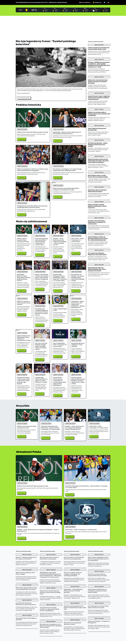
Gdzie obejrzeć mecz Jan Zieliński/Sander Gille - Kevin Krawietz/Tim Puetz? (97, 269)
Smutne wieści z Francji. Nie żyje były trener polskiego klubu (74, 558)
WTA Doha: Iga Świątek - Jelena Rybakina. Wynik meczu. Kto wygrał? (97, 144)
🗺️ (104, 2)
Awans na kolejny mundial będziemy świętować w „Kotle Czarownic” (97, 206)
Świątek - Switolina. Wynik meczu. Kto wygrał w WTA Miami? (26, 558)
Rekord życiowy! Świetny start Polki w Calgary (25, 573)
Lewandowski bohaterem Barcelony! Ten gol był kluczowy (26, 603)
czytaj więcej (21, 139)
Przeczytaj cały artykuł (24, 98)
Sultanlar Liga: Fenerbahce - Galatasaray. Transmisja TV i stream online (97, 222)
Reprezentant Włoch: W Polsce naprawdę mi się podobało (49, 558)
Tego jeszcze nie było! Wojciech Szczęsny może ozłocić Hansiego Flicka (50, 592)
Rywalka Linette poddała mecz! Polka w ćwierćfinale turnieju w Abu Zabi (75, 607)
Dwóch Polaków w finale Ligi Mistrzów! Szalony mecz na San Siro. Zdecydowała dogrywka (98, 238)
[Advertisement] (63, 28)
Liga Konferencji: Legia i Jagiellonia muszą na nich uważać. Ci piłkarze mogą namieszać (99, 97)
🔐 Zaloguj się (97, 2)
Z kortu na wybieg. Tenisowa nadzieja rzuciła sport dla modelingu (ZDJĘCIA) (73, 574)
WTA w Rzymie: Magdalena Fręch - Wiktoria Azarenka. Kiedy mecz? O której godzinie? (98, 559)
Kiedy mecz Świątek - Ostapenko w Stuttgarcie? (99, 621)
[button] (108, 2)
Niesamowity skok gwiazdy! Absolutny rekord (72, 623)
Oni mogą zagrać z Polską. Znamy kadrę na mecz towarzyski (98, 606)
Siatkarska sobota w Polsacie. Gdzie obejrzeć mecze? (97, 190)
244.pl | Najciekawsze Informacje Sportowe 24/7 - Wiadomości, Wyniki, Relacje (41, 2)
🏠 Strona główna (84, 2)
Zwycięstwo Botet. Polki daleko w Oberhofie (26, 618)
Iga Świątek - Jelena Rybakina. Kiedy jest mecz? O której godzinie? (73, 591)
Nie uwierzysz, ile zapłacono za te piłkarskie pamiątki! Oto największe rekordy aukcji (51, 626)
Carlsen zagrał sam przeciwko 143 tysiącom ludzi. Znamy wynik (98, 48)
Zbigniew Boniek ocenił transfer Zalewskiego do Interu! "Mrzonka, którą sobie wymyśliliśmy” (98, 160)
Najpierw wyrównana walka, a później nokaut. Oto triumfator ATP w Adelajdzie (99, 113)
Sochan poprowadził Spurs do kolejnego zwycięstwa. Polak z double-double (97, 591)
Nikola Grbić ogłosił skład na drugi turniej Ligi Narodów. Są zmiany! (26, 588)
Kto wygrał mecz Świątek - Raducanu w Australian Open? (97, 253)
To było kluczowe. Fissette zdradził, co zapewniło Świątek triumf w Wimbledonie (49, 609)
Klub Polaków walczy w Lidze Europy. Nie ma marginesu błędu (98, 176)
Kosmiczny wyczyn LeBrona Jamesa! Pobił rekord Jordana (97, 574)
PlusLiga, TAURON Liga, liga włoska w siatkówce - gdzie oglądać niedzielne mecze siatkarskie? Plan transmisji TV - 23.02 (99, 65)
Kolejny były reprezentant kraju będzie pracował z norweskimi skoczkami (98, 81)
